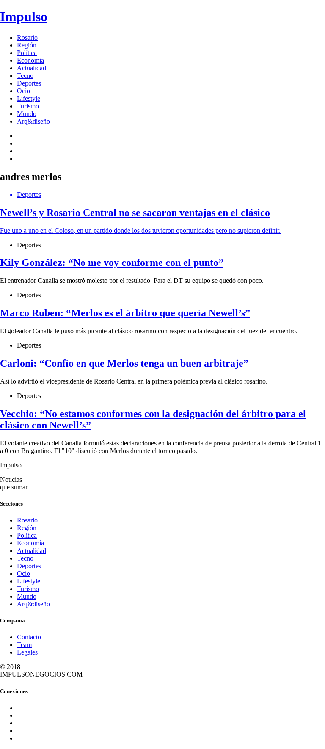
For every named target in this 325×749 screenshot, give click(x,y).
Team (24, 644)
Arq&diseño (33, 121)
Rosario (27, 37)
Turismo (28, 106)
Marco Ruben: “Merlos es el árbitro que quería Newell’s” (125, 312)
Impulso (23, 16)
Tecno (25, 75)
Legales (27, 652)
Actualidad (31, 68)
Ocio (23, 90)
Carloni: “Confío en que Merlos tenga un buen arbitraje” (124, 363)
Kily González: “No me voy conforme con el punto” (111, 262)
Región (26, 45)
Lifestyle (28, 98)
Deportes (29, 83)
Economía (30, 60)
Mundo (26, 113)
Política (27, 52)
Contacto (29, 637)
